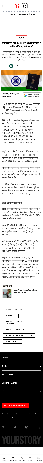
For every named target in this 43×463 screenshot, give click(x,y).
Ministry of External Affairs (18, 336)
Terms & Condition (8, 418)
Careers (18, 414)
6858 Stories (30, 66)
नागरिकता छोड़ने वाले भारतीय (15, 310)
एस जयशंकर (9, 316)
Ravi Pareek (19, 66)
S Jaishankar (11, 341)
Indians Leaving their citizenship (15, 323)
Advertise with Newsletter (15, 405)
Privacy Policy (34, 414)
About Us (5, 414)
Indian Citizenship (14, 330)
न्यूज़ (20, 38)
